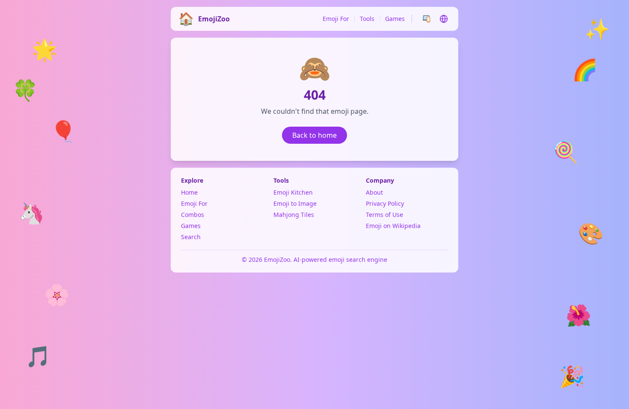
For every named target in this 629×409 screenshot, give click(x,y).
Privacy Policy (385, 203)
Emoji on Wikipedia (393, 226)
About (374, 192)
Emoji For (336, 19)
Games (395, 19)
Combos (192, 214)
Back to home (314, 135)
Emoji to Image (295, 203)
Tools (367, 19)
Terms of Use (384, 214)
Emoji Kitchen (293, 192)
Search (191, 237)
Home (189, 192)
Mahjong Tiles (293, 214)
